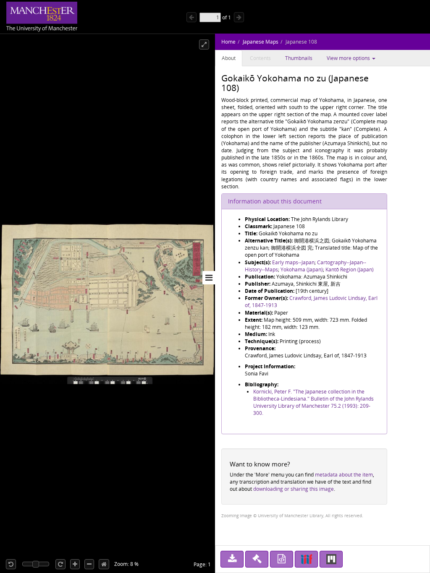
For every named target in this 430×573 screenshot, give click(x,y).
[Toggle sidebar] (208, 277)
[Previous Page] (191, 17)
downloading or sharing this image (293, 488)
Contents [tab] (260, 58)
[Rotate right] (60, 564)
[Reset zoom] (104, 564)
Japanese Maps (260, 41)
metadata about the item (344, 474)
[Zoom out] (89, 564)
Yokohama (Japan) (302, 269)
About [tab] (229, 58)
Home (228, 41)
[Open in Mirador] (331, 559)
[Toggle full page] (204, 44)
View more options (349, 58)
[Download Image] (232, 559)
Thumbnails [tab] (298, 58)
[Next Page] (239, 17)
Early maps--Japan (293, 262)
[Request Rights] (256, 559)
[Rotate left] (11, 564)
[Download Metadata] (281, 559)
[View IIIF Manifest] (306, 559)
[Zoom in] (75, 564)
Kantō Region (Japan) (349, 269)
